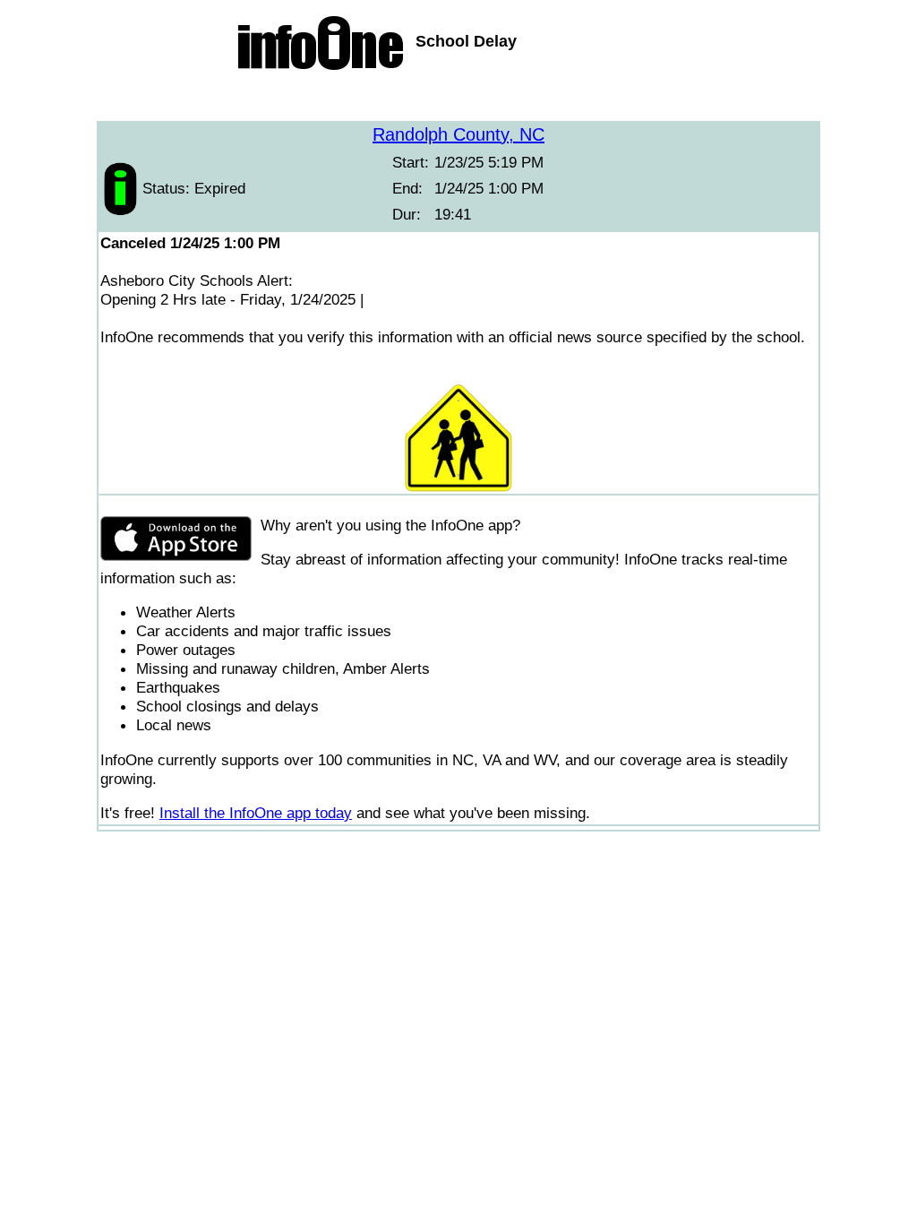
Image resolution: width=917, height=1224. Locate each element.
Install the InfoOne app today (255, 813)
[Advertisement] (458, 98)
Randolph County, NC (458, 134)
